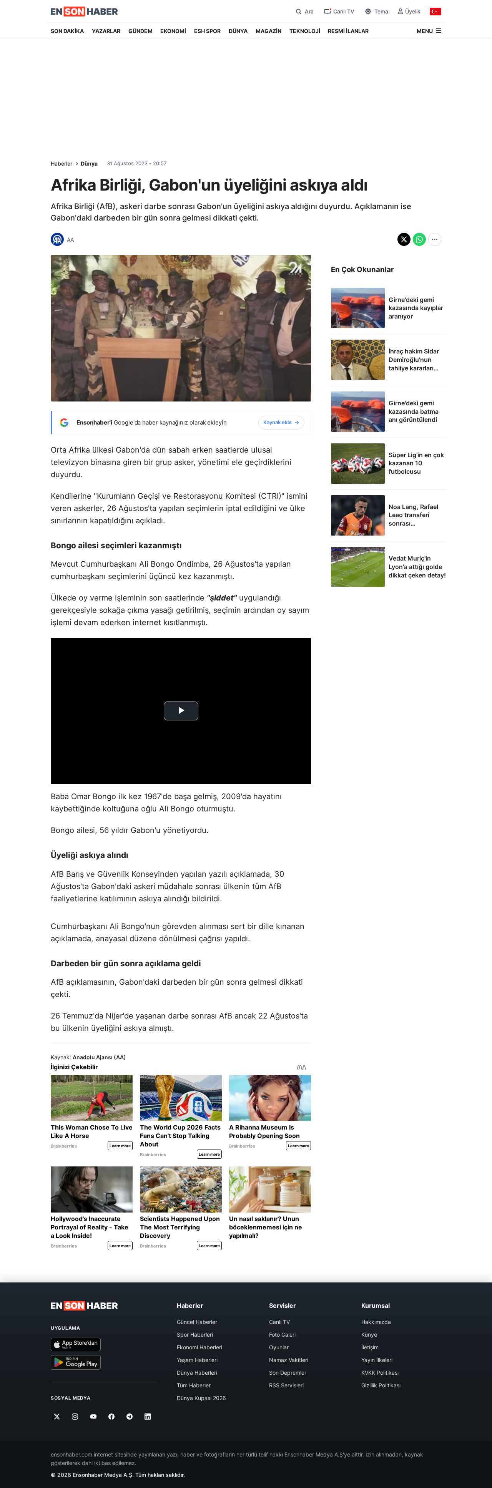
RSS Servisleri (286, 1385)
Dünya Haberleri (197, 1372)
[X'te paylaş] (404, 239)
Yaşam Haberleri (197, 1360)
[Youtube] (93, 1416)
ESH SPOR (207, 31)
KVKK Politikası (380, 1372)
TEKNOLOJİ (304, 31)
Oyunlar (279, 1347)
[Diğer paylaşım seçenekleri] (434, 239)
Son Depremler (287, 1372)
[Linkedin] (147, 1416)
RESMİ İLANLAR (348, 31)
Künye (369, 1334)
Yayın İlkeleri (376, 1360)
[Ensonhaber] (84, 12)
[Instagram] (75, 1416)
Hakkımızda (376, 1322)
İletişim (370, 1347)
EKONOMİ (173, 31)
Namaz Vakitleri (288, 1360)
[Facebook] (111, 1416)
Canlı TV (279, 1322)
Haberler (61, 163)
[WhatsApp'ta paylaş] (419, 239)
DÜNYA (238, 31)
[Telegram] (129, 1416)
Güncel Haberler (197, 1322)
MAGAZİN (268, 31)
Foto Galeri (282, 1334)
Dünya (89, 163)
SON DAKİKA (67, 31)
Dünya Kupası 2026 (201, 1398)
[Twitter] (57, 1416)
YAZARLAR (106, 31)
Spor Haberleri (195, 1334)
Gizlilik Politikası (381, 1385)
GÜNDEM (140, 31)
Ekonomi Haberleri (199, 1347)
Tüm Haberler (194, 1385)
